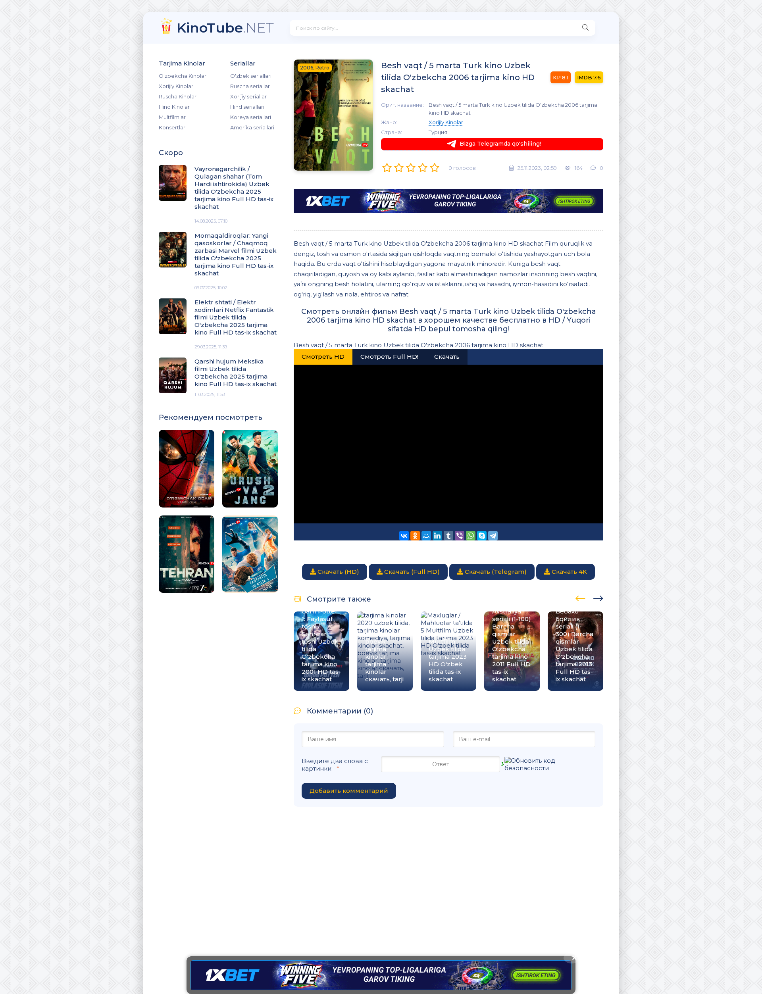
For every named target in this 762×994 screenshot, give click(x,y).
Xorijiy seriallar (248, 96)
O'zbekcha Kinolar (182, 76)
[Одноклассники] (415, 535)
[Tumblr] (448, 535)
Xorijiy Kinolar (176, 86)
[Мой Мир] (426, 535)
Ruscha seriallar (250, 86)
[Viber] (459, 535)
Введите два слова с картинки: (335, 764)
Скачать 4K (568, 571)
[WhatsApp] (470, 535)
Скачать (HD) (337, 571)
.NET (225, 27)
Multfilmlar (172, 117)
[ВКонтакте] (404, 535)
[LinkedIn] (437, 535)
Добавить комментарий (349, 790)
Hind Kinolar (174, 107)
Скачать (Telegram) (495, 571)
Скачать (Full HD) (411, 571)
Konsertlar (172, 127)
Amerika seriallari (252, 127)
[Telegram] (493, 535)
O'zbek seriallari (250, 76)
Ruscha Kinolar (177, 96)
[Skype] (482, 535)
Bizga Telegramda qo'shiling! (500, 143)
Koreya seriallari (250, 117)
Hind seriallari (247, 107)
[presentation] (580, 597)
